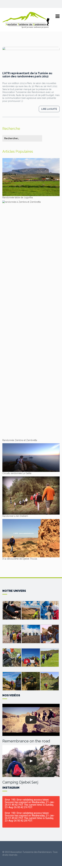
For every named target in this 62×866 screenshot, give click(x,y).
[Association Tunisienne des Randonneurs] (26, 19)
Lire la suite (49, 109)
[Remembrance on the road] (31, 720)
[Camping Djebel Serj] (31, 761)
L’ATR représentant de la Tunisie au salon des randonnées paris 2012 (27, 74)
